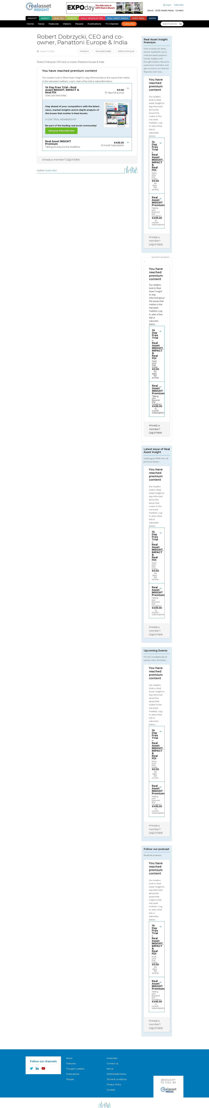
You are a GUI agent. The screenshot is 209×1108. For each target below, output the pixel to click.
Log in (168, 5)
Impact (45, 18)
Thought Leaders (75, 1068)
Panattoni (84, 51)
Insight (32, 18)
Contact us (112, 1063)
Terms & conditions (117, 1079)
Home (30, 23)
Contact (179, 10)
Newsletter (92, 18)
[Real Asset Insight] (38, 6)
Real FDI (59, 18)
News (41, 23)
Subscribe (178, 5)
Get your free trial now (61, 130)
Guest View (51, 170)
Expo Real (138, 18)
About (150, 10)
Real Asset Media (117, 18)
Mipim (152, 18)
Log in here (73, 159)
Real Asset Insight (103, 51)
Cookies (111, 1089)
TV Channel (111, 23)
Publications (94, 23)
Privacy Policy (114, 1084)
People (79, 23)
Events (72, 18)
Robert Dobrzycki (126, 51)
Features (54, 23)
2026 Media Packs (164, 10)
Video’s (67, 23)
